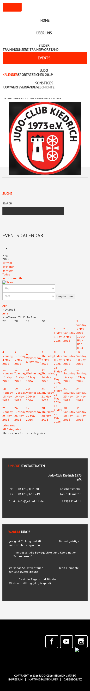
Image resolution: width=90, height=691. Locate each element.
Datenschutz (73, 679)
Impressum (15, 679)
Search (7, 203)
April (5, 305)
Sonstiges (44, 83)
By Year (7, 263)
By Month (8, 266)
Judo (44, 70)
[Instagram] (81, 641)
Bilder (44, 45)
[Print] (11, 248)
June (5, 313)
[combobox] (29, 211)
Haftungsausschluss (43, 679)
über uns (44, 33)
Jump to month (12, 278)
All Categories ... (13, 429)
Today (6, 274)
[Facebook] (51, 641)
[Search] (8, 282)
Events (44, 58)
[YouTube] (66, 641)
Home (45, 20)
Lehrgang (8, 425)
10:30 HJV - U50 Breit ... (81, 342)
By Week (7, 270)
